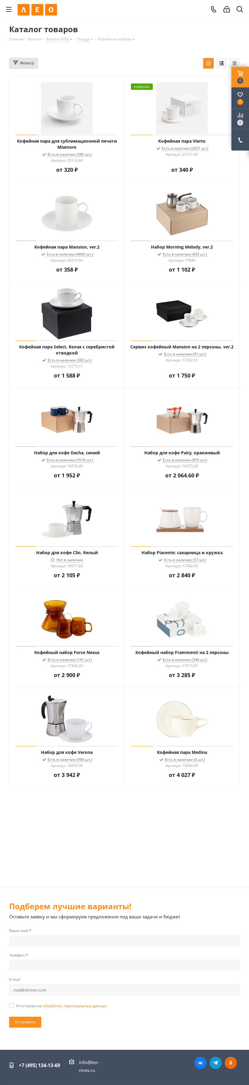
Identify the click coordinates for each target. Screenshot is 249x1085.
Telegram (216, 1063)
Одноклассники (231, 1063)
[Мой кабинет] (226, 9)
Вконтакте (200, 1063)
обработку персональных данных (75, 1006)
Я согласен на (61, 1006)
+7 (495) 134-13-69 (39, 1065)
